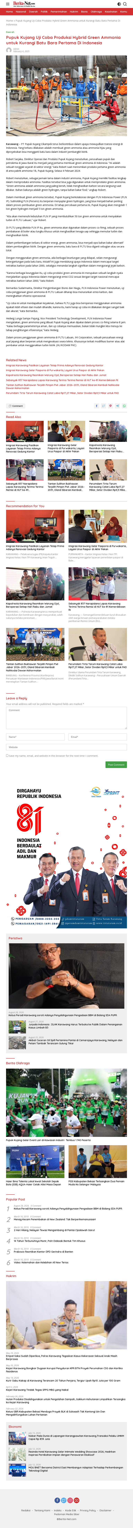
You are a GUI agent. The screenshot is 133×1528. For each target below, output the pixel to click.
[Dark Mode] (119, 4)
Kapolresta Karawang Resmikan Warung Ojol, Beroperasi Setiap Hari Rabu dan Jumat (56, 375)
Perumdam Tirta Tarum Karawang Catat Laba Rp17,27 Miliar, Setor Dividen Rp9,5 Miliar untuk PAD (62, 393)
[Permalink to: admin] (9, 49)
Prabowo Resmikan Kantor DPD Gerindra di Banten (43, 1251)
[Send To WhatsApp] (124, 405)
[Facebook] (57, 1501)
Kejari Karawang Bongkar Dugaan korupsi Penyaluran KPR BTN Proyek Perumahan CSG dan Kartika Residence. (64, 1370)
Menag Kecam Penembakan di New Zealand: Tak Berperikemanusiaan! (55, 1219)
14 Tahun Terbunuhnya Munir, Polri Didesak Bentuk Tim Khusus (49, 1241)
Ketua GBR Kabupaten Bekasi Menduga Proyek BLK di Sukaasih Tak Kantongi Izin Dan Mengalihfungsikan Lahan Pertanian (55, 1413)
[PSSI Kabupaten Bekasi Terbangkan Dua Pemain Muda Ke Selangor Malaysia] (98, 1161)
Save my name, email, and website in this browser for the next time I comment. (53, 755)
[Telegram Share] (117, 405)
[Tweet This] (103, 405)
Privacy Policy (88, 1510)
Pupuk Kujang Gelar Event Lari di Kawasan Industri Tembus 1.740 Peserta (48, 1140)
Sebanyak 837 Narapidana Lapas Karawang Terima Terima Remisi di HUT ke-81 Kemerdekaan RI (62, 380)
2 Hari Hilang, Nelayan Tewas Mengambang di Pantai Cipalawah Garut (54, 1230)
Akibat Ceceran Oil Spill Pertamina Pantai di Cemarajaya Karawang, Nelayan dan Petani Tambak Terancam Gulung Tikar (75, 1042)
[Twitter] (63, 1501)
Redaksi (25, 1510)
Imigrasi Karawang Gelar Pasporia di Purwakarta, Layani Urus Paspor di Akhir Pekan (55, 370)
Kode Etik (70, 1510)
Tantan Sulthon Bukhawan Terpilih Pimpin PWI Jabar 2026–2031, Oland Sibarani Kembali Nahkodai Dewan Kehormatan (62, 386)
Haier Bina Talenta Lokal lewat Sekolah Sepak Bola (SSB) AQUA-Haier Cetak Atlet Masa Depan (33, 1183)
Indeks (57, 1510)
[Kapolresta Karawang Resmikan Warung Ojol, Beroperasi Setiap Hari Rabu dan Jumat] (108, 431)
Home (9, 20)
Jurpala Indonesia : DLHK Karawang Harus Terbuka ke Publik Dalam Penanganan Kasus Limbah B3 (75, 1026)
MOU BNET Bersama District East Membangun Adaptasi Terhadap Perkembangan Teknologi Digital (76, 1469)
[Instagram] (70, 1501)
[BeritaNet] (24, 4)
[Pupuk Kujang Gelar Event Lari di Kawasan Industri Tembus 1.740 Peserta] (66, 1103)
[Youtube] (76, 1501)
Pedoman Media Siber (66, 1514)
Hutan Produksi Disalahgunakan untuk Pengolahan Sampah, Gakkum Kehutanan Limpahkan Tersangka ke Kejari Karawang (65, 1401)
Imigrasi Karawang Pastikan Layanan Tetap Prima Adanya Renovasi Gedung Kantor (54, 365)
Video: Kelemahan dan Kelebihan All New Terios (41, 1262)
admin (16, 48)
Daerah (10, 32)
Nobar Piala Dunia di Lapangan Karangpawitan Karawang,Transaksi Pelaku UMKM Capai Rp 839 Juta (76, 1437)
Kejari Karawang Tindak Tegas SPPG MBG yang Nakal (37, 1389)
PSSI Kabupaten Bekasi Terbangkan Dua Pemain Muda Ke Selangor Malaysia (96, 1183)
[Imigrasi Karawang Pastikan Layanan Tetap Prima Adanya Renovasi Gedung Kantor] (25, 431)
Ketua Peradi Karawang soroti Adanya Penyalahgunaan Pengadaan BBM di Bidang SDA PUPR (63, 1015)
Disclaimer (106, 1510)
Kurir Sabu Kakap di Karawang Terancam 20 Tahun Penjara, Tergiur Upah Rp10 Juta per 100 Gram (63, 1380)
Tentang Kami (42, 1510)
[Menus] (8, 4)
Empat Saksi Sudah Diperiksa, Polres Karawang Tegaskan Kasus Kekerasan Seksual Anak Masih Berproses (61, 1357)
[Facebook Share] (96, 405)
